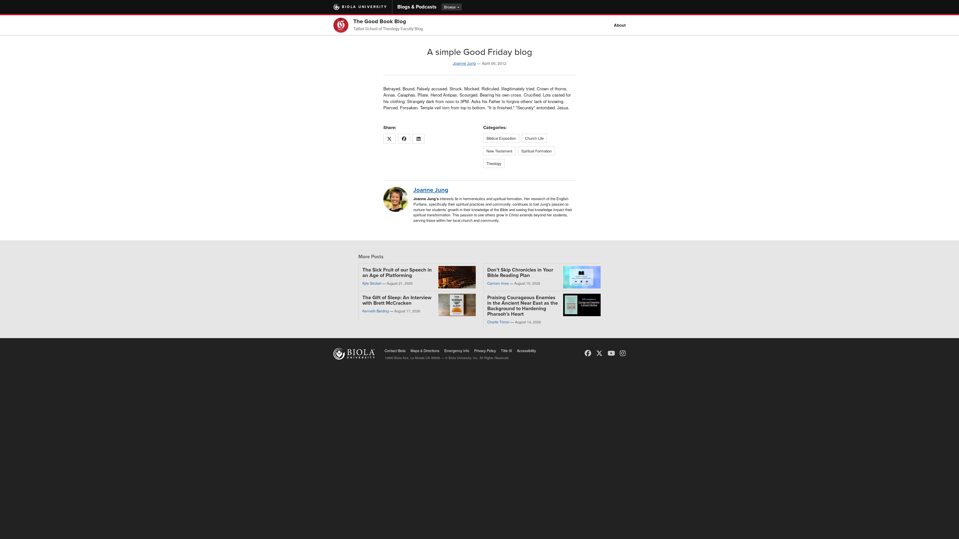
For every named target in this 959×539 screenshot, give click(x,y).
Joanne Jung (464, 63)
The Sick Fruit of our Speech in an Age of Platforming (397, 272)
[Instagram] (623, 352)
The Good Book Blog (379, 21)
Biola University (364, 7)
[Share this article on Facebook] (404, 139)
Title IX (506, 350)
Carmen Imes (498, 283)
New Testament (499, 150)
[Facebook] (588, 352)
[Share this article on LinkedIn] (419, 139)
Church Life (534, 138)
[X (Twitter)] (599, 352)
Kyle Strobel (371, 283)
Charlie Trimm (498, 321)
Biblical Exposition (501, 138)
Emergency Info (456, 350)
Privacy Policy (485, 350)
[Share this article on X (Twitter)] (389, 139)
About (620, 25)
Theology (493, 163)
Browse (450, 6)
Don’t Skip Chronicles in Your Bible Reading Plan (520, 272)
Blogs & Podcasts (417, 7)
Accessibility (526, 350)
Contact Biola (395, 350)
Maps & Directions (425, 350)
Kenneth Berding (375, 310)
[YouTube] (611, 352)
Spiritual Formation (536, 150)
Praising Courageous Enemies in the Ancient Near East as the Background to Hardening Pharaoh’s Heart (522, 306)
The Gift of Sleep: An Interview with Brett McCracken (396, 300)
